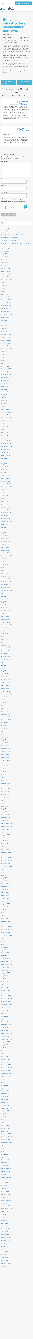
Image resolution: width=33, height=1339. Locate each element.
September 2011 (6, 763)
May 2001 (4, 1119)
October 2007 (5, 898)
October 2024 (5, 311)
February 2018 (5, 541)
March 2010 (5, 814)
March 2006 (5, 952)
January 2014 (5, 682)
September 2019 (6, 487)
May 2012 (4, 740)
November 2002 (6, 1068)
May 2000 (4, 1154)
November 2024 (6, 308)
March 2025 (5, 297)
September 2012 (6, 728)
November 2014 (6, 653)
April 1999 (4, 1188)
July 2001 (4, 1114)
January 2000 (5, 1165)
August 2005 (5, 973)
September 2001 (6, 1108)
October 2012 (5, 725)
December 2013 (6, 685)
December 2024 (6, 305)
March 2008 (5, 883)
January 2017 (5, 579)
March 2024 (5, 331)
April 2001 (4, 1122)
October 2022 (5, 380)
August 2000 (5, 1145)
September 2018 (6, 521)
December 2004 (6, 996)
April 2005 (4, 984)
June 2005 (4, 978)
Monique (24, 101)
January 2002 (5, 1096)
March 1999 (5, 1191)
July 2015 (4, 630)
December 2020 (6, 443)
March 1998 (5, 1226)
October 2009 (5, 829)
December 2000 (6, 1134)
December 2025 (6, 274)
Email (3, 185)
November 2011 (6, 757)
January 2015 (5, 648)
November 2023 (6, 343)
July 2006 (4, 941)
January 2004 (5, 1027)
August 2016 (5, 593)
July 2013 (4, 699)
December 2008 (6, 858)
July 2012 (4, 734)
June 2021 (4, 426)
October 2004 (5, 1001)
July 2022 (4, 389)
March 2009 (5, 849)
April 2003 (4, 1053)
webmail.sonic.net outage (9, 237)
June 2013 (4, 702)
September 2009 (6, 832)
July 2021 (4, 423)
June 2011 (4, 771)
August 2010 (5, 800)
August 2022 (5, 386)
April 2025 (4, 294)
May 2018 (4, 533)
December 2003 (6, 1030)
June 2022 (4, 392)
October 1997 (5, 1240)
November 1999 (6, 1171)
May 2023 (4, 360)
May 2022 (4, 395)
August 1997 (5, 1246)
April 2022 (4, 397)
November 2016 (6, 584)
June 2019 (4, 495)
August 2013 (5, 697)
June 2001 (4, 1116)
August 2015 (5, 628)
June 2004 (4, 1013)
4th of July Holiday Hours (9, 240)
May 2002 (4, 1085)
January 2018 (5, 544)
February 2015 (5, 645)
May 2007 (4, 912)
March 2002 (5, 1091)
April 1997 (4, 1257)
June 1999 (4, 1183)
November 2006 (6, 930)
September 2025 (6, 280)
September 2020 (6, 452)
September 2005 (6, 970)
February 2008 (6, 886)
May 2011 (4, 774)
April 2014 (4, 674)
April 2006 (4, 950)
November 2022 (6, 377)
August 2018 (5, 524)
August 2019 (5, 489)
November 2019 (6, 481)
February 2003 (6, 1059)
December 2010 (6, 789)
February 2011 (5, 783)
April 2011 (4, 777)
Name (3, 179)
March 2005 (5, 987)
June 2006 (4, 944)
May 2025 (4, 291)
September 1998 (6, 1208)
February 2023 (6, 369)
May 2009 (4, 843)
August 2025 (5, 282)
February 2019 (5, 507)
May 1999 (4, 1185)
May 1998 (4, 1220)
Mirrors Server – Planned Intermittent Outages (16, 243)
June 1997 (4, 1252)
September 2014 (6, 659)
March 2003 (5, 1056)
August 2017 (5, 558)
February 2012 (5, 748)
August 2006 (5, 938)
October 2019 (5, 484)
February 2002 (6, 1093)
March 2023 (5, 366)
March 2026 (5, 265)
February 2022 (6, 403)
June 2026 (4, 256)
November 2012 (6, 722)
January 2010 (5, 820)
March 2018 (5, 538)
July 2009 (4, 837)
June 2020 (4, 461)
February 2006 (6, 955)
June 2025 (4, 288)
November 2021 (6, 412)
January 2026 (5, 271)
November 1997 (6, 1237)
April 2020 (4, 467)
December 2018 (6, 512)
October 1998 (5, 1206)
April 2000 (4, 1157)
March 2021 (5, 435)
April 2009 (4, 846)
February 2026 (6, 268)
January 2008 (5, 889)
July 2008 (4, 872)
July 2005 (4, 976)
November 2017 (6, 550)
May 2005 (4, 981)
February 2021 (5, 438)
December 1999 (6, 1168)
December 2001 (6, 1099)
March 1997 (5, 1260)
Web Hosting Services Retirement (12, 235)
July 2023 (4, 354)
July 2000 (4, 1148)
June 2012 (4, 737)
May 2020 (4, 464)
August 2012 (5, 731)
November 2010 (6, 791)
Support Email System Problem (11, 232)
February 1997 (5, 1263)
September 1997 (6, 1243)
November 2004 (6, 999)
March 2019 (5, 504)
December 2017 (6, 547)
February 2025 (6, 300)
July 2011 (4, 768)
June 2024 (4, 323)
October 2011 (5, 760)
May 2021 (4, 429)
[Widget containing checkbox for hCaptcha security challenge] (15, 207)
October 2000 (6, 1139)
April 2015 (4, 639)
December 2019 (6, 478)
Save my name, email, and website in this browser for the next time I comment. (14, 200)
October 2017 (5, 553)
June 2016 (4, 599)
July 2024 (4, 320)
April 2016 (4, 605)
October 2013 (5, 691)
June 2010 (4, 806)
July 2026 (4, 254)
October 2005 (5, 967)
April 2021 (4, 432)
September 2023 (6, 349)
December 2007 (6, 892)
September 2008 (6, 866)
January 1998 (5, 1231)
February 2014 (5, 679)
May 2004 (4, 1016)
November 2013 (6, 688)
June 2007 (4, 909)
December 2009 (6, 823)
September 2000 (6, 1142)
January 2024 (5, 337)
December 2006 (6, 927)
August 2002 (5, 1076)
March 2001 (5, 1125)
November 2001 (6, 1102)
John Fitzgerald (24, 129)
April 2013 (4, 708)
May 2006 (4, 947)
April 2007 (4, 915)
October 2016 (5, 587)
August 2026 (5, 251)
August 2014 (5, 662)
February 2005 (6, 990)
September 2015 (6, 625)
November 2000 (6, 1137)
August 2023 (5, 351)
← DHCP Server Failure (7, 82)
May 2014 (4, 671)
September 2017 (6, 556)
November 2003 (6, 1033)
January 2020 (5, 475)
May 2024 (4, 325)
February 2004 (6, 1024)
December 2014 (6, 651)
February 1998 (5, 1229)
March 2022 (5, 400)
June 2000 (4, 1151)
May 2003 (4, 1050)
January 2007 (5, 924)
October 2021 (5, 415)
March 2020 (5, 469)
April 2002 (4, 1088)
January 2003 (5, 1062)
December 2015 (6, 616)
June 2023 (4, 357)
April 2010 (4, 812)
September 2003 (6, 1039)
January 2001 (5, 1131)
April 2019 (4, 501)
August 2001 (5, 1111)
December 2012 (6, 720)
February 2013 (5, 714)
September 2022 (6, 383)
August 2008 (5, 869)
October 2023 (5, 346)
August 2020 (5, 455)
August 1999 (5, 1180)
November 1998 (6, 1203)
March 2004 (5, 1022)
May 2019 (4, 498)
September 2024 (6, 314)
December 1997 (6, 1234)
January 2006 (5, 958)
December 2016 (6, 581)
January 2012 (5, 751)
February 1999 (5, 1194)
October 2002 (5, 1070)
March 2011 (4, 780)
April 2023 (4, 363)
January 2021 (5, 441)
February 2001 (6, 1128)
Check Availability (23, 3)
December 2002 (6, 1065)
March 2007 (5, 918)
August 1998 (5, 1211)
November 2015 (6, 619)
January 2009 (5, 855)
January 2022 (5, 406)
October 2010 (5, 794)
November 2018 (6, 515)
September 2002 (6, 1073)
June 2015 (4, 633)
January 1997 (5, 1266)
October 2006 (5, 932)
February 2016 (5, 610)
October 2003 (5, 1036)
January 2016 (5, 613)
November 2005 (6, 964)
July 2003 (4, 1045)
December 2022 (6, 374)
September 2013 (6, 694)
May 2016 (4, 602)
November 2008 (6, 861)
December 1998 (6, 1200)
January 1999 (5, 1197)
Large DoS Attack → (24, 82)
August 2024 (5, 317)
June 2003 (4, 1047)
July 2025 (4, 285)
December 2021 (6, 409)
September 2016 (6, 590)
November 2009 (6, 826)
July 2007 (4, 906)
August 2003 (5, 1042)
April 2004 (4, 1019)
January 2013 (5, 717)
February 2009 (6, 852)
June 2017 (4, 564)
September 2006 (6, 935)
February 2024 (6, 334)
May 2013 (4, 705)
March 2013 (5, 711)
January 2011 (5, 786)
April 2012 (4, 743)
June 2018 (4, 530)
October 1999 (5, 1174)
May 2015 (4, 636)
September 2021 (6, 418)
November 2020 (6, 446)
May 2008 (4, 878)
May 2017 (4, 567)
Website (4, 192)
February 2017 (5, 576)
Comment (5, 161)
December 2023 (6, 340)
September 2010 (6, 797)
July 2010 (4, 803)
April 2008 (4, 881)
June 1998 (4, 1217)
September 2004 (6, 1004)
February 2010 (6, 817)
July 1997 (4, 1249)
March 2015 (5, 642)
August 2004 (5, 1007)
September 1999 (6, 1177)
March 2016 (5, 607)
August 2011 (5, 766)
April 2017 (4, 570)
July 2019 (4, 492)
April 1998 (4, 1223)
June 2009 (4, 840)
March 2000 (5, 1160)
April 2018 (4, 536)
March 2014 (5, 676)
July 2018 (4, 527)
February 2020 (6, 472)
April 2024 (4, 328)
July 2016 (4, 596)
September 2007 (6, 901)
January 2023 (5, 372)
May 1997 (4, 1255)
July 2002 (4, 1079)
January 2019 (5, 510)
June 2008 (4, 875)
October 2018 (5, 518)
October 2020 (5, 449)
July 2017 (4, 561)
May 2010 (4, 809)
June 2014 (4, 668)
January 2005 (5, 993)
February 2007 (6, 921)
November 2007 (6, 895)
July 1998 (4, 1214)
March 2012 (5, 745)
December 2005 (6, 961)
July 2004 (4, 1010)
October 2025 (5, 277)
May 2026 (4, 259)
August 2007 (5, 904)
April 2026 (4, 262)
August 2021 (5, 420)
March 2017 (5, 573)
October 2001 (5, 1105)
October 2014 (5, 656)
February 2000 (6, 1162)
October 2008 (5, 863)
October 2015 (5, 622)
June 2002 (4, 1082)
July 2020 (4, 458)
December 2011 (6, 754)
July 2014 (4, 665)
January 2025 (5, 303)
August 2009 (5, 835)
